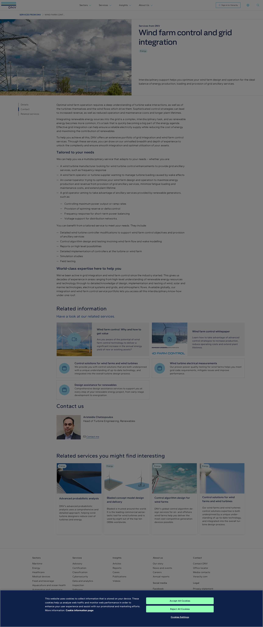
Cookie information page (79, 610)
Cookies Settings (180, 617)
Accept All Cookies (180, 600)
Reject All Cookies (180, 609)
